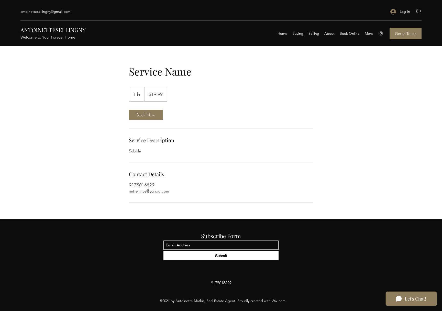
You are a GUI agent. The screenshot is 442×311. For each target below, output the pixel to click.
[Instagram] (380, 33)
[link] (146, 115)
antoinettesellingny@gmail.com (45, 11)
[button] (418, 11)
